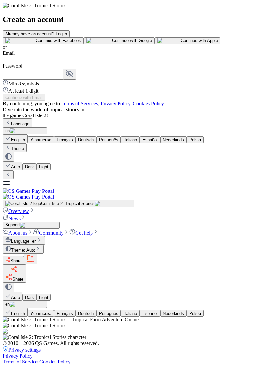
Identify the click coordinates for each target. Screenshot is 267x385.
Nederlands (173, 139)
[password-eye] (69, 74)
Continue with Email (24, 97)
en (7, 130)
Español (150, 139)
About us (17, 233)
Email (9, 53)
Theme (17, 148)
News (14, 218)
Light (43, 166)
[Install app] (30, 259)
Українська (40, 139)
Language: (23, 241)
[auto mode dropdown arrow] (8, 157)
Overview (18, 211)
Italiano (130, 139)
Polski (195, 139)
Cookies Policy (148, 103)
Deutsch (86, 139)
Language (20, 123)
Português (108, 139)
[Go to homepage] (133, 194)
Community (51, 233)
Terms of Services (79, 103)
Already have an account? (36, 33)
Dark (29, 166)
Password (12, 66)
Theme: (23, 250)
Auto (15, 166)
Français (65, 139)
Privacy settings (24, 350)
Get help (84, 233)
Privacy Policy (115, 103)
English (18, 139)
